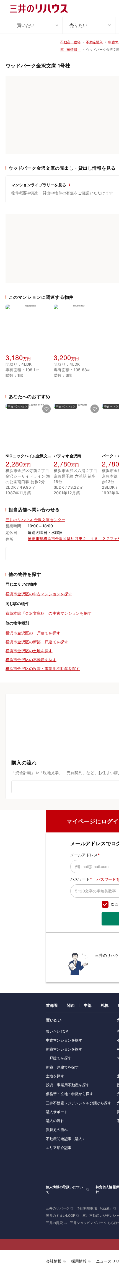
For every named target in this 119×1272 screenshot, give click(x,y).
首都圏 (52, 1005)
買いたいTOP (57, 1031)
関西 (70, 1005)
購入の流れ (55, 1120)
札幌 (104, 1005)
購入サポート (57, 1112)
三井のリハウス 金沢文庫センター (35, 519)
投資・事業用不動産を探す (68, 1085)
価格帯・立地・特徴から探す (69, 1094)
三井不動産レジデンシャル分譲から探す (78, 1103)
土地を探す (55, 1076)
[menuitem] (36, 25)
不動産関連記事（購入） (66, 1138)
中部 (88, 1005)
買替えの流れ (57, 1129)
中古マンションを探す (64, 1040)
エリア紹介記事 (58, 1147)
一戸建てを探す (58, 1058)
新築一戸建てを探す (62, 1067)
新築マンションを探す (64, 1049)
